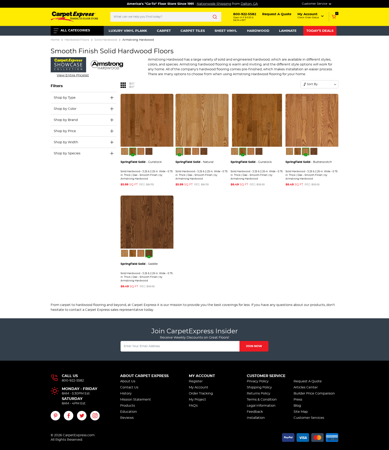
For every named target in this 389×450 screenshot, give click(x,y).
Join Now (254, 346)
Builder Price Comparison (314, 393)
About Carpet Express (144, 376)
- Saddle (139, 264)
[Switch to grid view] (123, 85)
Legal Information (261, 405)
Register (196, 381)
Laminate (288, 30)
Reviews (127, 417)
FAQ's (193, 405)
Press (298, 399)
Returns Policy (258, 393)
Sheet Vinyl (226, 30)
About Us (127, 381)
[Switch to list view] (132, 85)
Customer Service (266, 376)
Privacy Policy (258, 381)
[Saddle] (149, 151)
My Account (202, 376)
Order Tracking (201, 393)
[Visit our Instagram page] (95, 415)
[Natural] (124, 151)
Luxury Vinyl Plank (128, 30)
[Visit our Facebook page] (68, 415)
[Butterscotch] (140, 151)
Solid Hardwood (105, 39)
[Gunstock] (132, 151)
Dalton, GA (249, 3)
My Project (197, 399)
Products (127, 405)
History (126, 393)
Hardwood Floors (77, 39)
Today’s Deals (319, 30)
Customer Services (309, 417)
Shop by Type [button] (65, 97)
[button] (310, 15)
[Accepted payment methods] (310, 436)
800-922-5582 (73, 380)
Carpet (164, 30)
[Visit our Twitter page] (82, 415)
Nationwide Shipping (214, 3)
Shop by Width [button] (66, 142)
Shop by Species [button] (67, 153)
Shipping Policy (259, 387)
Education (128, 411)
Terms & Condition (262, 399)
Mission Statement (135, 399)
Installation (256, 417)
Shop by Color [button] (65, 108)
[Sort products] (305, 84)
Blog (297, 405)
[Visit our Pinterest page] (55, 415)
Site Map (301, 411)
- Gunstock (141, 162)
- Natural (194, 162)
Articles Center (306, 387)
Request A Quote (308, 381)
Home (55, 39)
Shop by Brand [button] (66, 120)
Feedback (255, 411)
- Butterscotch (308, 162)
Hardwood (258, 30)
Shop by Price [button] (65, 131)
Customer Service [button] (315, 3)
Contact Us (129, 387)
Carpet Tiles (193, 30)
